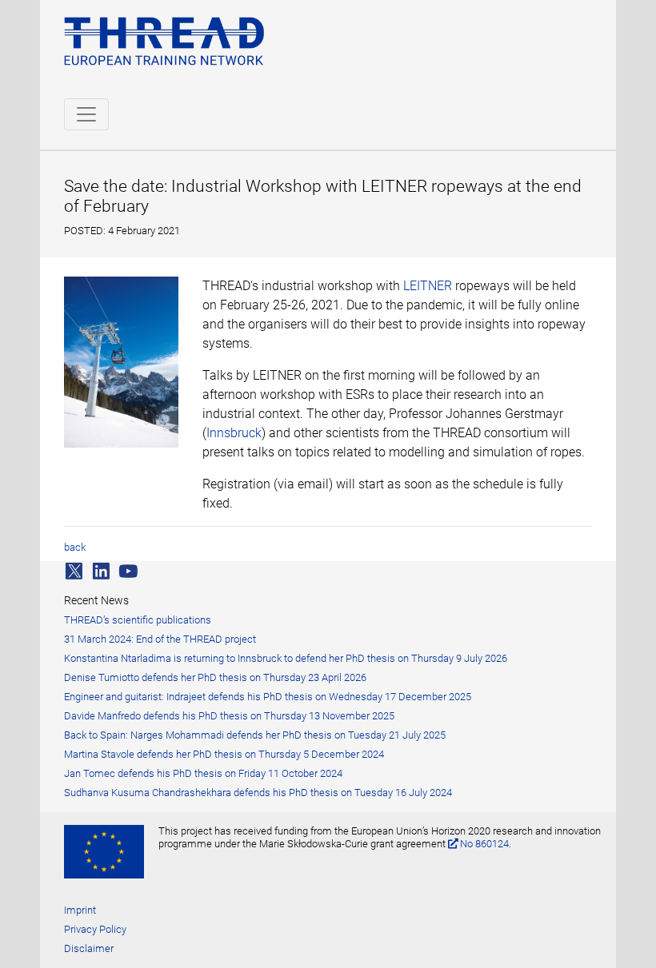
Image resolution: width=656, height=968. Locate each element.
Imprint (80, 910)
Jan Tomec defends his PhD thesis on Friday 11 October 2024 (203, 773)
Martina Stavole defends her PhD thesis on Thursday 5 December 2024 (224, 754)
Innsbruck (234, 432)
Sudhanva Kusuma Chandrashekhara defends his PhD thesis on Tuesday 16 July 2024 (258, 793)
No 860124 (484, 844)
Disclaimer (89, 948)
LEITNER (427, 285)
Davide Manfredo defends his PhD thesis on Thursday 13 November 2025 (229, 716)
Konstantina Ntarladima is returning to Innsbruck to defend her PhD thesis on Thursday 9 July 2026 (285, 658)
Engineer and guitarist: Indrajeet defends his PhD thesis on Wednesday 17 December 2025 (267, 697)
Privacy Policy (95, 929)
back (75, 547)
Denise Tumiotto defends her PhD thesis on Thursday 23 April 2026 (215, 677)
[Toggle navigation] (86, 114)
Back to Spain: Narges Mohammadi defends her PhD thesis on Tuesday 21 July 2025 (255, 735)
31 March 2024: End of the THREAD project (160, 639)
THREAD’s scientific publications (137, 620)
